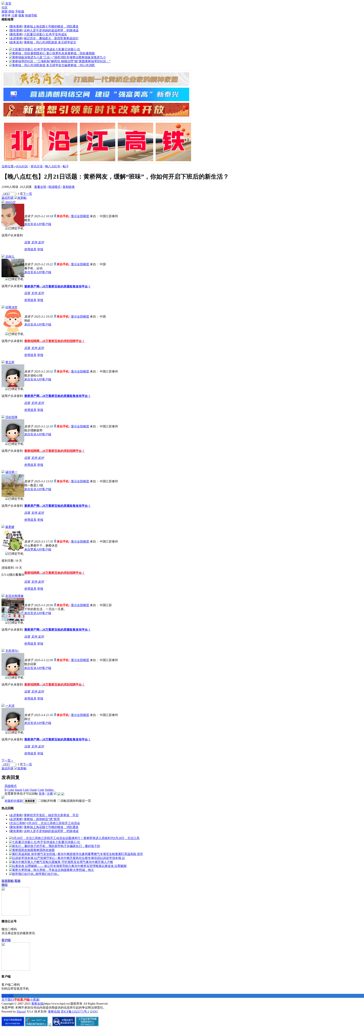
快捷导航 (31, 15)
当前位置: (8, 166)
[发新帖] (20, 197)
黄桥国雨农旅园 (44, 850)
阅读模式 (54, 186)
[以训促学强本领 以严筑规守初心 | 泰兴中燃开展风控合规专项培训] (54, 858)
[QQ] (94, 1011)
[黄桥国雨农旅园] (21, 850)
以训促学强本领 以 (112, 858)
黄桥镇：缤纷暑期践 (81, 53)
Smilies (49, 789)
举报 (40, 249)
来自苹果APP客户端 (37, 549)
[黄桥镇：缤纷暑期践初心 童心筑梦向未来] (38, 53)
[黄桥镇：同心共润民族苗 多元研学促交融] (38, 65)
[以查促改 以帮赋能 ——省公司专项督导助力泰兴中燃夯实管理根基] (55, 866)
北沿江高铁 (17, 823)
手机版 (19, 11)
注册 (14, 15)
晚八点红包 (52, 166)
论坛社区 (22, 166)
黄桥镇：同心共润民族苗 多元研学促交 (50, 42)
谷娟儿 (9, 256)
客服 (17, 880)
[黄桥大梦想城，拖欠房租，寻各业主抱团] (38, 869)
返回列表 (8, 197)
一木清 (9, 705)
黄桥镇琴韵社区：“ (98, 61)
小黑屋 (34, 999)
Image (18, 789)
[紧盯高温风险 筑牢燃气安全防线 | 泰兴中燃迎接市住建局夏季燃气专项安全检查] (63, 854)
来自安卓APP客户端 (37, 224)
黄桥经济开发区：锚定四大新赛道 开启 (51, 815)
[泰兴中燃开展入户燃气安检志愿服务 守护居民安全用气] (47, 862)
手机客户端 (21, 999)
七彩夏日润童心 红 (67, 49)
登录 (42, 793)
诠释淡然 (11, 307)
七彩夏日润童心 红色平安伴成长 (45, 34)
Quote (33, 789)
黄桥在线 (37, 1003)
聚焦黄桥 (16, 26)
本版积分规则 (14, 800)
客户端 (6, 940)
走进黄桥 (16, 38)
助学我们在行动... (47, 873)
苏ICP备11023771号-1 (75, 1011)
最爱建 (9, 527)
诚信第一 (11, 472)
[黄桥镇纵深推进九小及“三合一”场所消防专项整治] (43, 57)
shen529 (10, 202)
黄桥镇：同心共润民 (81, 65)
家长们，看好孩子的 (86, 846)
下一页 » (7, 760)
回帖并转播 (48, 800)
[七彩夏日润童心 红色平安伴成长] (32, 49)
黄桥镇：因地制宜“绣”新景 (42, 819)
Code (41, 789)
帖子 (66, 166)
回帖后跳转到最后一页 (76, 800)
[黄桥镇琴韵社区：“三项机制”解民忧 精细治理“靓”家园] (47, 61)
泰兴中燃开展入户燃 (99, 862)
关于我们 (8, 999)
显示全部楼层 (80, 216)
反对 (41, 242)
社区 (5, 7)
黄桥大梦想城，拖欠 (80, 869)
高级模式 (11, 786)
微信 (5, 884)
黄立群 (9, 362)
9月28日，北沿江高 (127, 838)
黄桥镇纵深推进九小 (92, 57)
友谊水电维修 (14, 595)
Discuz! (21, 1011)
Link (26, 789)
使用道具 (30, 249)
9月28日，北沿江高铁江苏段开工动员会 (53, 823)
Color (10, 789)
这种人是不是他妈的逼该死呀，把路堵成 (51, 30)
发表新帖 (8, 880)
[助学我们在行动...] (22, 873)
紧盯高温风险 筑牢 (130, 854)
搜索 (21, 15)
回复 (27, 242)
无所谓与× (12, 650)
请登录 (6, 15)
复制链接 (69, 186)
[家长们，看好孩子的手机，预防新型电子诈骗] (41, 846)
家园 (5, 11)
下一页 (27, 193)
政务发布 (16, 42)
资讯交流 (37, 166)
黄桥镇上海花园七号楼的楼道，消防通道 (51, 26)
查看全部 (40, 186)
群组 (11, 11)
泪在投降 (11, 417)
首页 (8, 3)
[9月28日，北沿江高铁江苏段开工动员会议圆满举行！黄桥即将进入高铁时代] (61, 838)
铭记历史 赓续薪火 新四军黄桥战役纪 (51, 38)
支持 (34, 242)
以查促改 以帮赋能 (114, 866)
